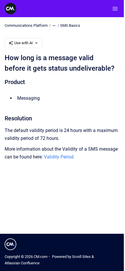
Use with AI (23, 43)
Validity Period (59, 157)
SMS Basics (70, 25)
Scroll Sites (81, 256)
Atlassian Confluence (22, 263)
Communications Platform (26, 25)
